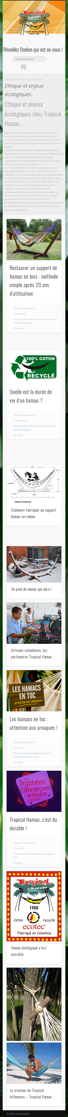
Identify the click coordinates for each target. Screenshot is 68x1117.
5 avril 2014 (19, 747)
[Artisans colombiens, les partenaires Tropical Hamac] (34, 623)
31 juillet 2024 (20, 420)
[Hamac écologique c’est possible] (34, 906)
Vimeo (37, 67)
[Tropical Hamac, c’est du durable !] (34, 791)
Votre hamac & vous (30, 756)
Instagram (23, 67)
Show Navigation (53, 29)
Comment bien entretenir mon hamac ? (31, 319)
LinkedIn (43, 67)
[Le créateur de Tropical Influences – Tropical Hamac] (34, 1063)
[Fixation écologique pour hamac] (34, 1004)
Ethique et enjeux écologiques (27, 753)
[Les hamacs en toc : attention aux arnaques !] (34, 690)
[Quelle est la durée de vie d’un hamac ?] (34, 367)
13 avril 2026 (19, 313)
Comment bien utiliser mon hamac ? (30, 426)
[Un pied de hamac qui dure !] (34, 564)
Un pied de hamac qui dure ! (31, 589)
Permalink (18, 328)
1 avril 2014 (19, 848)
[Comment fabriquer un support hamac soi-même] (34, 484)
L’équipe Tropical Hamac (24, 308)
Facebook (30, 67)
